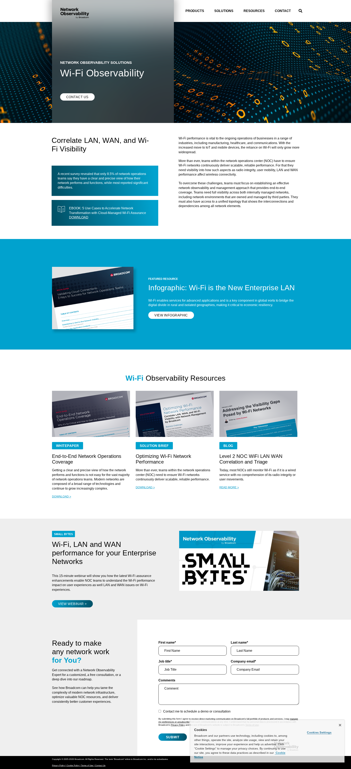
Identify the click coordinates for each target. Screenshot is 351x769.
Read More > (229, 487)
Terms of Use (87, 765)
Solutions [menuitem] (223, 11)
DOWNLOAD (78, 217)
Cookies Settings (319, 732)
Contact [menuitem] (283, 11)
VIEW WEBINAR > (72, 604)
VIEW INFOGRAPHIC (171, 315)
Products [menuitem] (194, 11)
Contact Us (77, 97)
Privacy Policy (178, 725)
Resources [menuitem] (254, 11)
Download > (61, 496)
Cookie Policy (73, 765)
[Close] (340, 725)
